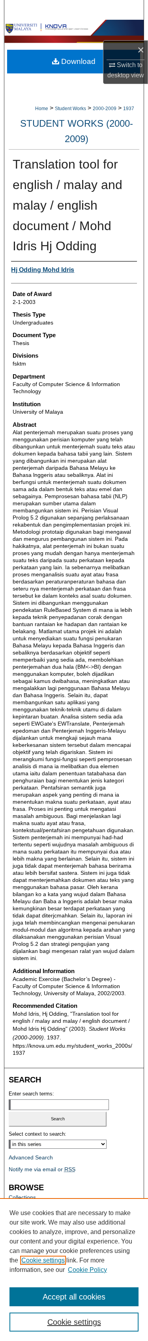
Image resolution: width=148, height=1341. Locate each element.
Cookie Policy (87, 1269)
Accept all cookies (74, 1296)
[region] (74, 1269)
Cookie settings (43, 1260)
